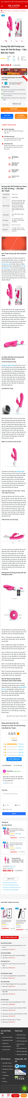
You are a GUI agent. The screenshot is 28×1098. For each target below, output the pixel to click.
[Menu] (2, 6)
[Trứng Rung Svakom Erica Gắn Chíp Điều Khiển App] (6, 913)
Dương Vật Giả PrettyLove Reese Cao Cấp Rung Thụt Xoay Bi (16, 844)
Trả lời (4, 783)
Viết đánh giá (15, 759)
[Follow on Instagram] (17, 1079)
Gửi (14, 813)
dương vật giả (20, 471)
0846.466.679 (11, 967)
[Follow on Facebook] (15, 1079)
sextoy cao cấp (6, 264)
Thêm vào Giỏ (16, 104)
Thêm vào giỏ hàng (15, 1095)
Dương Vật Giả (15, 10)
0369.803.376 (11, 986)
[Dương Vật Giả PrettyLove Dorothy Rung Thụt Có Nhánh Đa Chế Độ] (6, 831)
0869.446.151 (11, 978)
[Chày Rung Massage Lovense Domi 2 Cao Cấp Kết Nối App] (21, 913)
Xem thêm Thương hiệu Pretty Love (12, 887)
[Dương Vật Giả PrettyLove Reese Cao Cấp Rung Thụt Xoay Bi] (6, 845)
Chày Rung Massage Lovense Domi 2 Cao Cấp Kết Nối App (21, 922)
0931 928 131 (11, 957)
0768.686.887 (11, 1004)
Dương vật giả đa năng (8, 365)
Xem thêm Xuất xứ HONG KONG (10, 889)
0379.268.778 (11, 949)
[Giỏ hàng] (26, 6)
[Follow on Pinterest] (21, 1079)
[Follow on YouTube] (23, 1079)
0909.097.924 (11, 1010)
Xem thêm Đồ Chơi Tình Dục (10, 882)
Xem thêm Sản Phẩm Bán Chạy (10, 885)
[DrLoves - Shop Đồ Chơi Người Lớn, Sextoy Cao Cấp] (14, 6)
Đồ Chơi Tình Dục (7, 10)
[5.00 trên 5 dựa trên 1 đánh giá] (3, 58)
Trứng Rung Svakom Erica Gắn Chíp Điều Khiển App (6, 922)
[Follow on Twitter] (19, 1079)
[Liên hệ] (24, 1088)
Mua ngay (23, 1095)
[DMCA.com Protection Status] (19, 1077)
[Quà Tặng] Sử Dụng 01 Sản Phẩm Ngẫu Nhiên (16, 83)
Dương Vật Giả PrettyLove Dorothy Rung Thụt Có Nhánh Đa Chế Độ (17, 830)
